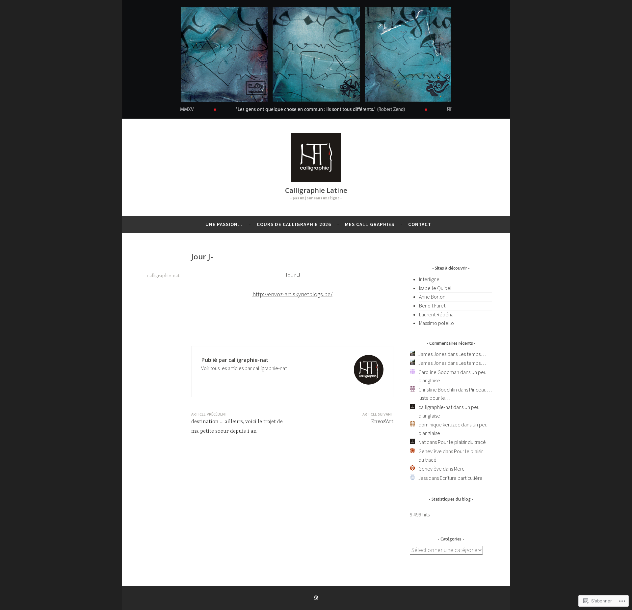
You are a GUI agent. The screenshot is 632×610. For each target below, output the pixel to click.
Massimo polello (436, 323)
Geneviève (430, 451)
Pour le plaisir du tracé (462, 442)
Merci (459, 468)
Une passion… (224, 224)
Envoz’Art (377, 418)
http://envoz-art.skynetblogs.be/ (292, 294)
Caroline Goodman (438, 372)
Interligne (429, 279)
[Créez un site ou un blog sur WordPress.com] (316, 598)
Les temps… (472, 354)
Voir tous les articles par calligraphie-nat (244, 368)
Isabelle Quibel (435, 288)
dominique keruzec (439, 424)
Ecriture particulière (461, 478)
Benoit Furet (432, 305)
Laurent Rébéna (436, 314)
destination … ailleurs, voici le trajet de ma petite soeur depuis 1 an (237, 423)
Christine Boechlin (437, 389)
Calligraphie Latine (316, 190)
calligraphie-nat (163, 275)
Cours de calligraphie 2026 (294, 224)
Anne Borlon (432, 296)
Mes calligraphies (369, 224)
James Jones (432, 354)
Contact (419, 224)
